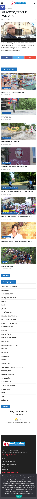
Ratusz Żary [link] (5, 341)
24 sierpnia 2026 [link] (6, 169)
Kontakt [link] (5, 470)
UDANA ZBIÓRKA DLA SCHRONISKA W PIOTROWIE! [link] (16, 241)
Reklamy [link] (4, 349)
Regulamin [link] (5, 467)
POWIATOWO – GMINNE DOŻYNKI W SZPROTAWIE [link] (16, 216)
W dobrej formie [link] (7, 371)
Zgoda (19, 496)
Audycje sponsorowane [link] (10, 187)
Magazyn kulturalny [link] (9, 316)
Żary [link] (3, 396)
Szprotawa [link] (5, 363)
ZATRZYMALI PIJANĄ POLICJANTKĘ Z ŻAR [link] (14, 167)
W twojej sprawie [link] (7, 374)
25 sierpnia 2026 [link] (6, 94)
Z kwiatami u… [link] (6, 382)
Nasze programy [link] (7, 327)
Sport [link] (5, 262)
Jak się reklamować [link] (8, 461)
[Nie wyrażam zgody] (35, 486)
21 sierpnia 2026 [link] (6, 244)
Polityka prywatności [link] (9, 464)
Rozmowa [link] (5, 352)
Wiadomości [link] (8, 8)
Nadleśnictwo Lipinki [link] (9, 323)
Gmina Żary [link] (5, 290)
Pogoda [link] (4, 330)
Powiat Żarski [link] (6, 334)
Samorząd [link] (5, 356)
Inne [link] (3, 305)
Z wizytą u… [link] (5, 389)
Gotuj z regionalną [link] (8, 298)
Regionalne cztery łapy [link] (10, 345)
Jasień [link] (3, 308)
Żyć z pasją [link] (5, 400)
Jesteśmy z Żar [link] (6, 312)
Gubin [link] (3, 301)
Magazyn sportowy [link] (8, 320)
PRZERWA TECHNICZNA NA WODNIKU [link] (12, 92)
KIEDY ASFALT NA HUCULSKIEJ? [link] (10, 142)
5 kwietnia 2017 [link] (5, 20)
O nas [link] (4, 458)
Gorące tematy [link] (7, 294)
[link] (2, 7)
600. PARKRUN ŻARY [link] (7, 266)
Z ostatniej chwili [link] (8, 385)
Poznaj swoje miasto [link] (9, 338)
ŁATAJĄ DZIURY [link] (6, 117)
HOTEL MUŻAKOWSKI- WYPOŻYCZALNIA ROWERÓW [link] (17, 192)
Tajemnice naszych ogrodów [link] (12, 367)
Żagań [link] (3, 393)
